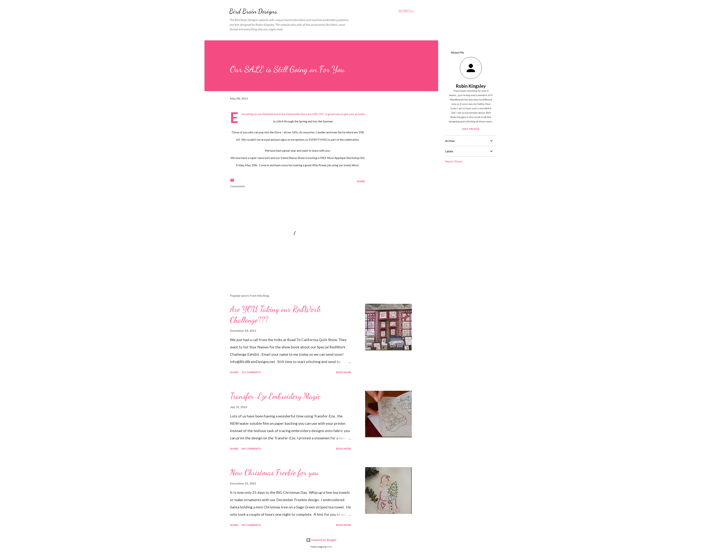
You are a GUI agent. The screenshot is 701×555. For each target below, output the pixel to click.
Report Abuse (453, 161)
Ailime (329, 547)
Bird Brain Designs (253, 11)
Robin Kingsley (471, 86)
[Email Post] (232, 181)
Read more (343, 372)
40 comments (251, 525)
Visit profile (471, 128)
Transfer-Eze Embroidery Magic (275, 396)
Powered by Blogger (323, 540)
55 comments (251, 372)
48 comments (251, 448)
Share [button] (361, 181)
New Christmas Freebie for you (274, 472)
